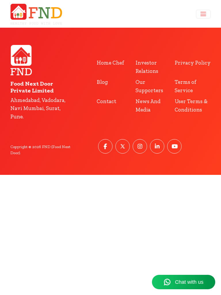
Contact (106, 101)
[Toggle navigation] (203, 14)
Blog (102, 82)
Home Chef (110, 62)
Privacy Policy (193, 62)
